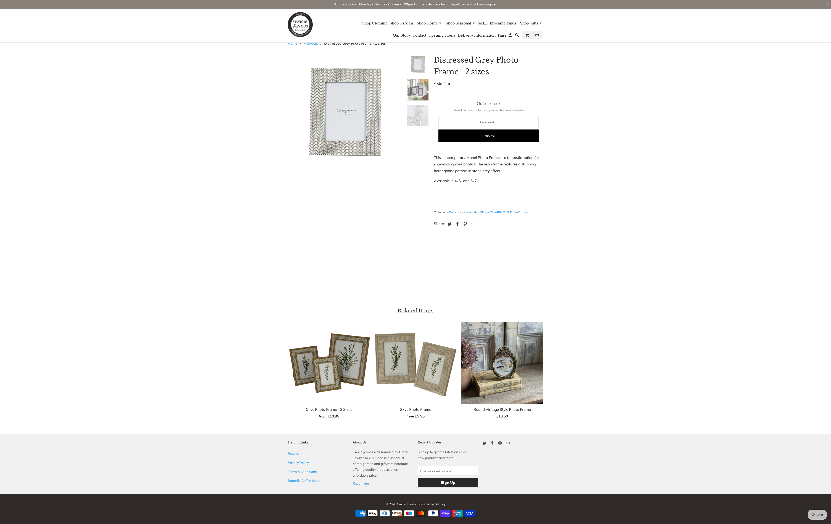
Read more (361, 483)
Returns (293, 453)
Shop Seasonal (460, 23)
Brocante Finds (503, 23)
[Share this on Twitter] (449, 224)
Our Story (401, 35)
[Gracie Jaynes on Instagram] (500, 443)
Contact (419, 35)
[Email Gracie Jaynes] (508, 443)
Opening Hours (442, 35)
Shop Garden (401, 23)
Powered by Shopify (431, 504)
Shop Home (429, 23)
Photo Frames (519, 212)
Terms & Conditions (302, 472)
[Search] (517, 36)
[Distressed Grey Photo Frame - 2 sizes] (344, 166)
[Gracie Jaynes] (300, 24)
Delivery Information (477, 35)
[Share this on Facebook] (456, 224)
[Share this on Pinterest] (464, 224)
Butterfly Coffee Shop (304, 481)
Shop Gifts (530, 23)
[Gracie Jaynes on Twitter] (485, 443)
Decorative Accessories (464, 212)
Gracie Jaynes (406, 504)
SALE (483, 23)
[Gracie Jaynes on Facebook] (492, 443)
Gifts (483, 212)
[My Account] (511, 36)
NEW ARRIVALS (498, 212)
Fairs (502, 35)
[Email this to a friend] (472, 224)
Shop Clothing (375, 23)
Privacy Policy (298, 463)
